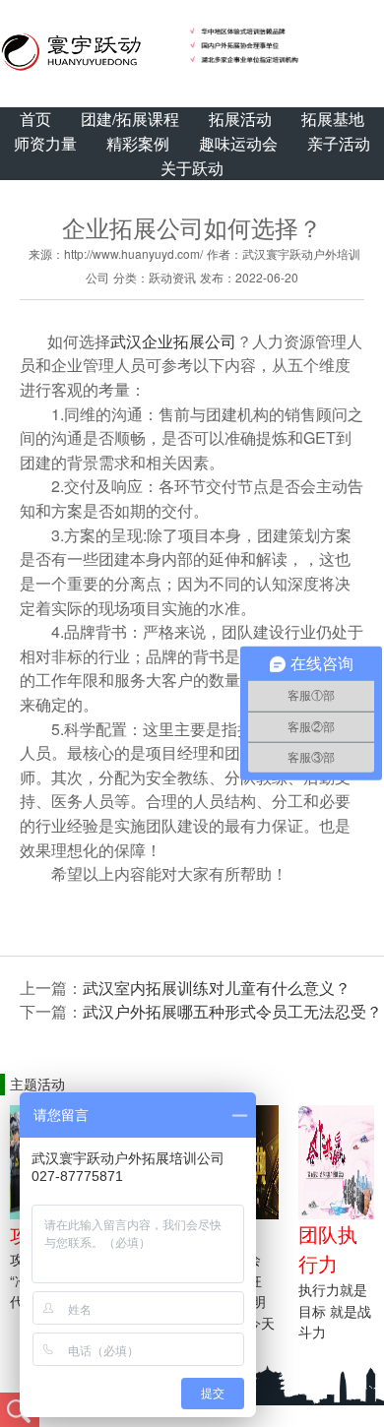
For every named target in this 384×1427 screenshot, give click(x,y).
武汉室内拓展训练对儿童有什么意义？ (217, 987)
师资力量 (45, 143)
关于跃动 (192, 167)
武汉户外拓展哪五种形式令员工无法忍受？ (232, 1011)
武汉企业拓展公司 (173, 341)
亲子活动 (338, 143)
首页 (35, 118)
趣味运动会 (238, 143)
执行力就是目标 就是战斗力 (334, 1310)
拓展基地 (332, 118)
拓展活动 (240, 118)
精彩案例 (137, 143)
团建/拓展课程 (130, 118)
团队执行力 (327, 1248)
